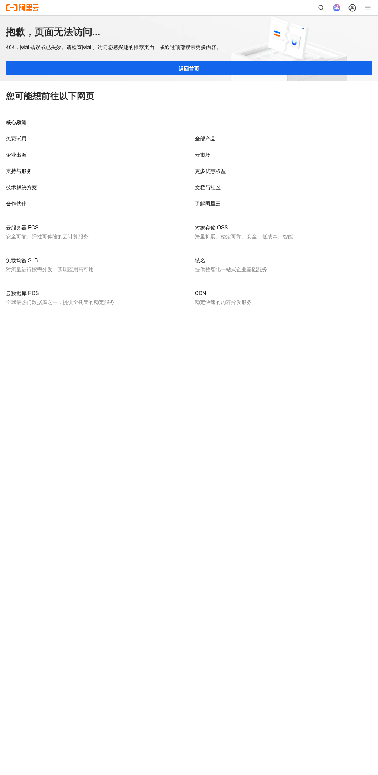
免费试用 (16, 138)
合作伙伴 (16, 203)
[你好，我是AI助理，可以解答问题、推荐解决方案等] (336, 8)
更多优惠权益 (210, 170)
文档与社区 (208, 187)
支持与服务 (19, 170)
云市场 (202, 154)
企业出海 (16, 154)
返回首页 (189, 68)
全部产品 (205, 138)
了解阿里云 (208, 203)
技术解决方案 (21, 187)
